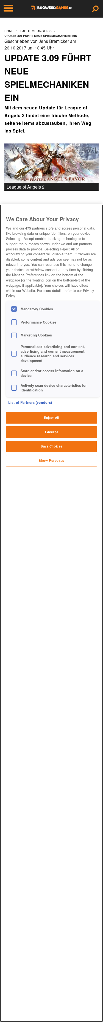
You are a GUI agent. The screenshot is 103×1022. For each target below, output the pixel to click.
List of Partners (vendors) (30, 402)
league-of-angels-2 (35, 31)
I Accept (51, 432)
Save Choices (51, 446)
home (8, 31)
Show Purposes (51, 460)
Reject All (51, 417)
